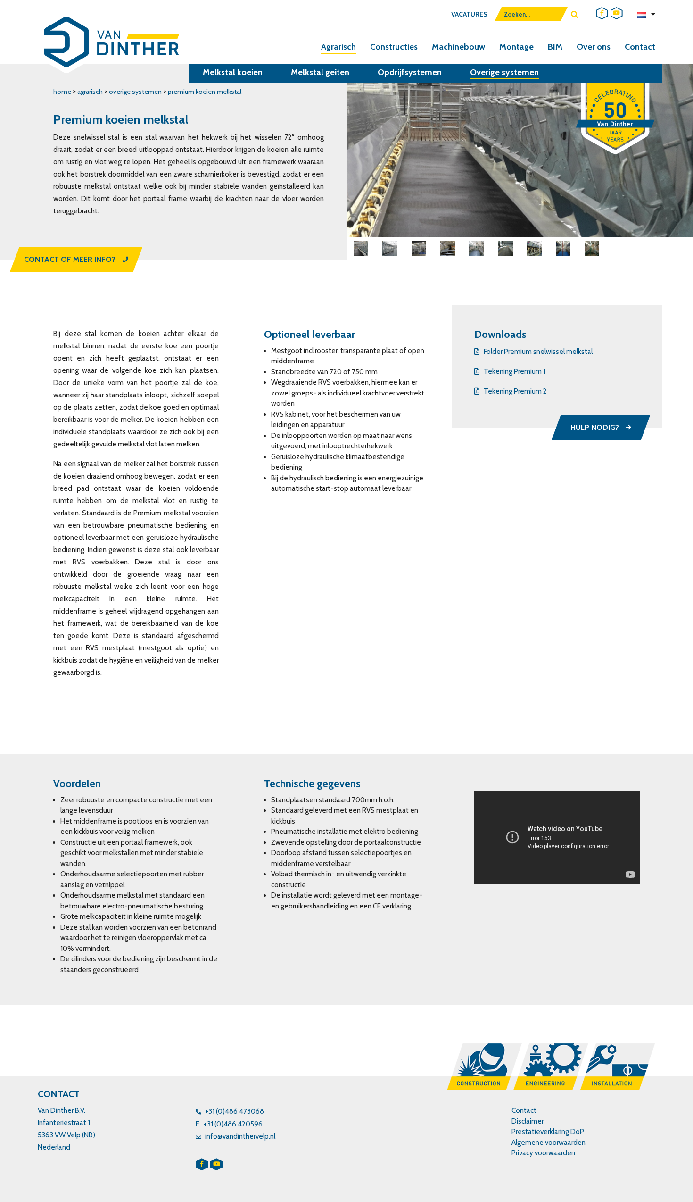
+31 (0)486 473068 (234, 1111)
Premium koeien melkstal (204, 91)
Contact (640, 47)
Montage (516, 47)
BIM (555, 47)
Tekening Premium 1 (514, 371)
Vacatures (469, 14)
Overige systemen (504, 72)
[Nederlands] (646, 14)
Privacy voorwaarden (543, 1153)
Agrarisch (338, 47)
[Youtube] (616, 13)
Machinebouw (458, 47)
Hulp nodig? (594, 427)
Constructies (394, 47)
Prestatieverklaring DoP (548, 1131)
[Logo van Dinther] (110, 45)
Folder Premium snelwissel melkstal (538, 351)
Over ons (593, 47)
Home (62, 91)
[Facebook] (602, 13)
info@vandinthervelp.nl (240, 1136)
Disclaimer (528, 1121)
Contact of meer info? (70, 259)
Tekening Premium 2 (515, 391)
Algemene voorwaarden (549, 1142)
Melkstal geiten (320, 72)
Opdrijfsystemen (410, 72)
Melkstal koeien (233, 72)
